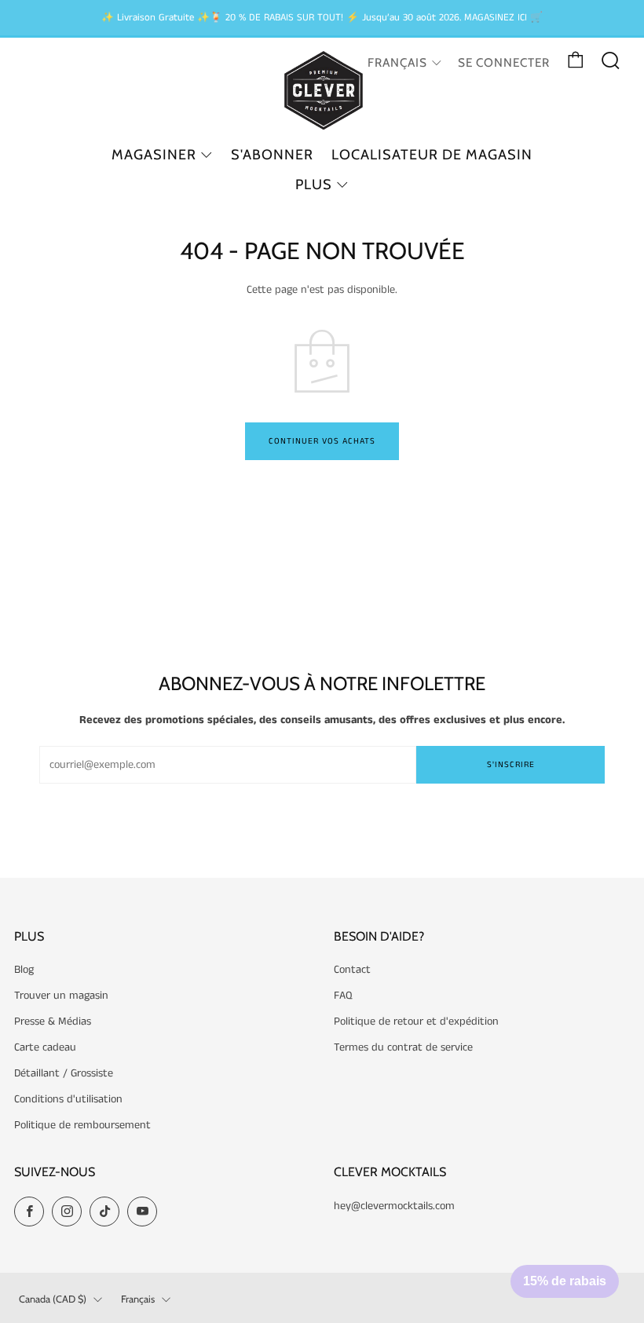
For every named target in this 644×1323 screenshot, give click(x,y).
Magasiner (154, 154)
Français (397, 62)
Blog (24, 970)
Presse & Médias (52, 1021)
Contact (352, 970)
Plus (313, 184)
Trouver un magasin (61, 995)
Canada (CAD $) (52, 1299)
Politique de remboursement (82, 1125)
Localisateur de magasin (431, 154)
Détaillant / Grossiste (63, 1073)
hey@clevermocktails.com (394, 1206)
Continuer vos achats (322, 441)
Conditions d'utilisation (68, 1099)
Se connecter (504, 62)
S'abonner (272, 154)
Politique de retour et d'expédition (416, 1021)
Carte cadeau (45, 1047)
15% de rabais (564, 1281)
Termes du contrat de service (403, 1047)
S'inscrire (511, 764)
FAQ (343, 995)
